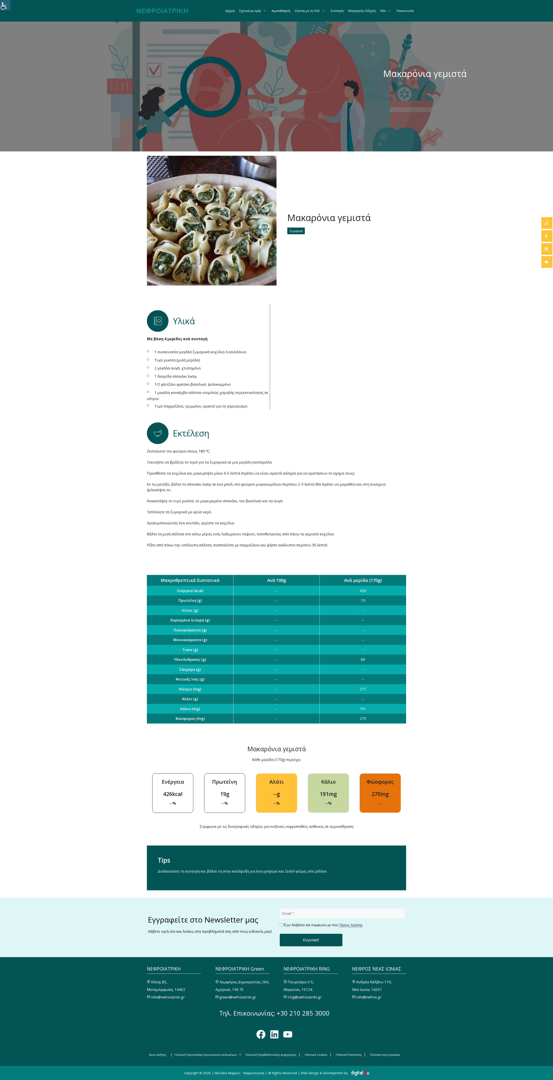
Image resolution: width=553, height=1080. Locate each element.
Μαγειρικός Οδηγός (362, 11)
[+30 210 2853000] (547, 223)
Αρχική (230, 11)
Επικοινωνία (405, 11)
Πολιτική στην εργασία (385, 1055)
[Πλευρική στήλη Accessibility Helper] (5, 5)
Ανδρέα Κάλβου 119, (374, 981)
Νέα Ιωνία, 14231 (367, 989)
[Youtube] (547, 262)
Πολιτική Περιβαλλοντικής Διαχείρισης (270, 1055)
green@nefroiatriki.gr (237, 997)
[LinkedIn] (547, 249)
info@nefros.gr (368, 997)
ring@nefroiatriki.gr (305, 997)
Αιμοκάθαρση (281, 11)
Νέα (383, 11)
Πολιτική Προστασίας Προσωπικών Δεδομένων (206, 1055)
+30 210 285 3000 (303, 1013)
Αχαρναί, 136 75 (229, 989)
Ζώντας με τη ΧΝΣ (307, 11)
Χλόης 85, (159, 981)
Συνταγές (337, 11)
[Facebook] (547, 236)
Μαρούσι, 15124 (298, 989)
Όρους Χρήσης (351, 925)
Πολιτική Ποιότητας (349, 1055)
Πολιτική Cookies (316, 1055)
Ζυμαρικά (296, 231)
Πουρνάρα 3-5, (301, 981)
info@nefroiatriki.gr (168, 997)
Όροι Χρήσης (157, 1055)
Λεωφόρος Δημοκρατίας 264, (244, 981)
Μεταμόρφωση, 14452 (166, 989)
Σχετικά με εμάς (250, 11)
